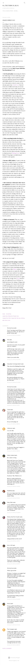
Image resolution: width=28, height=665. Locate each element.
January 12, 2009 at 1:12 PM (13, 405)
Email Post (8, 313)
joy (19, 318)
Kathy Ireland (10, 455)
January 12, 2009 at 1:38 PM (13, 424)
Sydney (15, 269)
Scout (18, 278)
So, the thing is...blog (10, 5)
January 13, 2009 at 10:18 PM (13, 599)
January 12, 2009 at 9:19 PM (13, 498)
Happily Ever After (6, 318)
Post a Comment (6, 648)
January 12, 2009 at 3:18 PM (13, 451)
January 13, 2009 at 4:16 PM (13, 541)
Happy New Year (15, 318)
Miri (8, 339)
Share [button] (3, 313)
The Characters (7, 11)
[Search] (25, 2)
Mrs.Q (8, 603)
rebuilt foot (15, 85)
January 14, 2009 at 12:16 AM (13, 624)
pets (3, 320)
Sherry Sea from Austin (13, 517)
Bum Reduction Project (11, 316)
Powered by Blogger (15, 657)
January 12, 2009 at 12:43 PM (13, 382)
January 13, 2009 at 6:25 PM (13, 563)
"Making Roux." (15, 153)
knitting (22, 318)
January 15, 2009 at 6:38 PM (13, 644)
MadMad (9, 490)
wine (9, 320)
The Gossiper (10, 629)
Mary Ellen (10, 502)
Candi (8, 409)
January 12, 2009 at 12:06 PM (13, 335)
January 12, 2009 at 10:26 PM (13, 512)
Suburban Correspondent (14, 364)
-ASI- (18, 660)
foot (18, 316)
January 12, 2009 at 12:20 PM (13, 359)
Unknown (9, 428)
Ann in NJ (9, 545)
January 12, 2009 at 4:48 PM (13, 486)
